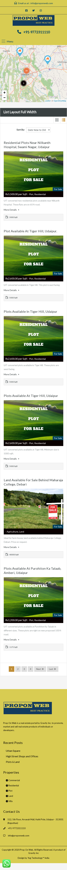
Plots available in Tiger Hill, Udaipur (30, 311)
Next (38, 669)
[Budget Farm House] (19, 52)
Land (10, 796)
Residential (13, 785)
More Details (10, 209)
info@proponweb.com (42, 3)
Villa (10, 801)
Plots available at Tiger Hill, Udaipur (31, 396)
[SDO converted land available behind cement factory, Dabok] (47, 60)
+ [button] (4, 93)
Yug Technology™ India (38, 858)
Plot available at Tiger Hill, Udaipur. (30, 231)
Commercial (14, 780)
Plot (10, 790)
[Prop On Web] (33, 20)
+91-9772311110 (36, 32)
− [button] (4, 98)
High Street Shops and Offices (22, 756)
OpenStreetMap (60, 100)
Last (51, 669)
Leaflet (47, 100)
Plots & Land (13, 761)
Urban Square (13, 750)
